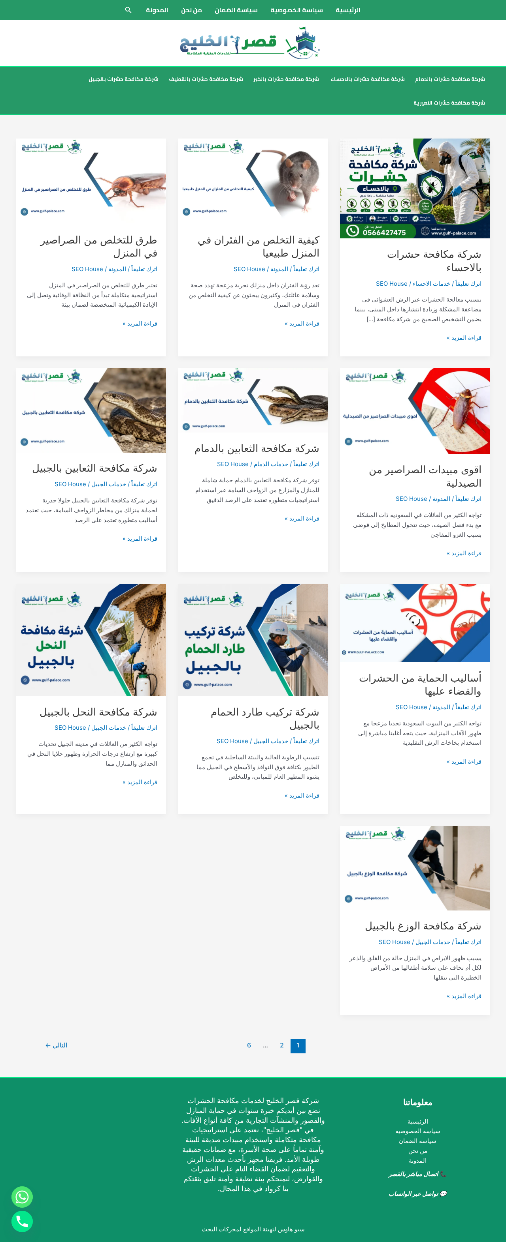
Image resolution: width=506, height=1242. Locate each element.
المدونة (157, 10)
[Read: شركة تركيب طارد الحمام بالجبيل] (253, 639)
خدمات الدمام (271, 464)
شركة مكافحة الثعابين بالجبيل (94, 468)
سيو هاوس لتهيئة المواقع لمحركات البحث (253, 1229)
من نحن (191, 10)
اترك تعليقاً (468, 283)
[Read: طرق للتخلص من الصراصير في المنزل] (91, 181)
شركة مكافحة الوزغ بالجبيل (423, 926)
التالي (56, 1045)
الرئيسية (348, 10)
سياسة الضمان (236, 10)
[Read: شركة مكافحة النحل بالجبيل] (91, 639)
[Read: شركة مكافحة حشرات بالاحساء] (415, 188)
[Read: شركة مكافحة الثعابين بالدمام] (253, 400)
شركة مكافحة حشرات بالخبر (286, 79)
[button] (127, 10)
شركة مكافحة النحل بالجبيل (98, 712)
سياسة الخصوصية (296, 10)
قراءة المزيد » (464, 338)
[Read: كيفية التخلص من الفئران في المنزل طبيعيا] (253, 181)
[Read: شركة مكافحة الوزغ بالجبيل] (415, 867)
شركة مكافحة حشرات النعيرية (449, 102)
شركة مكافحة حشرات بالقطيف (206, 79)
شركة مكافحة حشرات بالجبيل (124, 79)
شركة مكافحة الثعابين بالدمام (256, 448)
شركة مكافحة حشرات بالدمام (450, 79)
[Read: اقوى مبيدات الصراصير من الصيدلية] (415, 410)
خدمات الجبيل (108, 484)
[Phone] (22, 1221)
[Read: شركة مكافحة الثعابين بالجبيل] (91, 410)
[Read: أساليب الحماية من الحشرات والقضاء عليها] (415, 622)
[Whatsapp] (22, 1197)
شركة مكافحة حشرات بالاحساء (367, 79)
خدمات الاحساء (431, 283)
